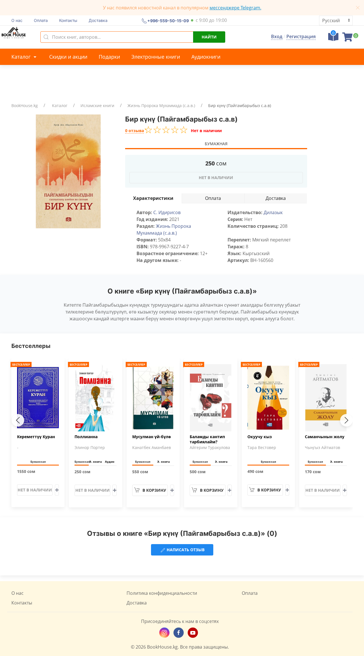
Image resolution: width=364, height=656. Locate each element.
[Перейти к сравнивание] (333, 39)
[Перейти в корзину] (347, 39)
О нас (16, 20)
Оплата (41, 20)
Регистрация (301, 36)
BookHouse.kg (24, 105)
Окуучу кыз (259, 436)
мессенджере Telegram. (235, 8)
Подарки (109, 56)
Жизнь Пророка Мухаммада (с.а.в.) (161, 105)
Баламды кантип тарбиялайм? (207, 439)
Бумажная (216, 143)
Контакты (68, 20)
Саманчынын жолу (324, 436)
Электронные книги (155, 56)
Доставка (98, 20)
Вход (276, 36)
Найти (209, 37)
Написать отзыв (185, 549)
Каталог (21, 56)
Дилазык (273, 212)
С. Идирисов (167, 212)
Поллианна (86, 436)
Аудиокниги (205, 56)
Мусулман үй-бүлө (151, 436)
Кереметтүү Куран (36, 436)
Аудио (109, 462)
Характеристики (153, 198)
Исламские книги (97, 105)
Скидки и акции (68, 56)
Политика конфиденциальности (162, 593)
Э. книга (95, 462)
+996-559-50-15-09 (168, 20)
